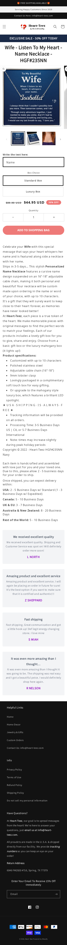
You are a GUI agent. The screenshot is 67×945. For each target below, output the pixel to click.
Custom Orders (15, 740)
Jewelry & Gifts (15, 732)
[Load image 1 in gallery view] (18, 138)
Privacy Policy (14, 769)
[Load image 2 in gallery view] (33, 138)
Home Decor (14, 724)
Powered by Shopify (40, 939)
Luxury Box (33, 191)
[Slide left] (6, 139)
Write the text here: (15, 154)
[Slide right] (60, 139)
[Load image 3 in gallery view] (49, 138)
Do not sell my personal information (27, 800)
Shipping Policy (15, 792)
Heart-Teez (29, 939)
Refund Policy (14, 785)
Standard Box (33, 180)
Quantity (33, 210)
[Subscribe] (56, 894)
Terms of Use (14, 777)
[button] (4, 26)
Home (10, 716)
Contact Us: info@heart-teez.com (25, 747)
